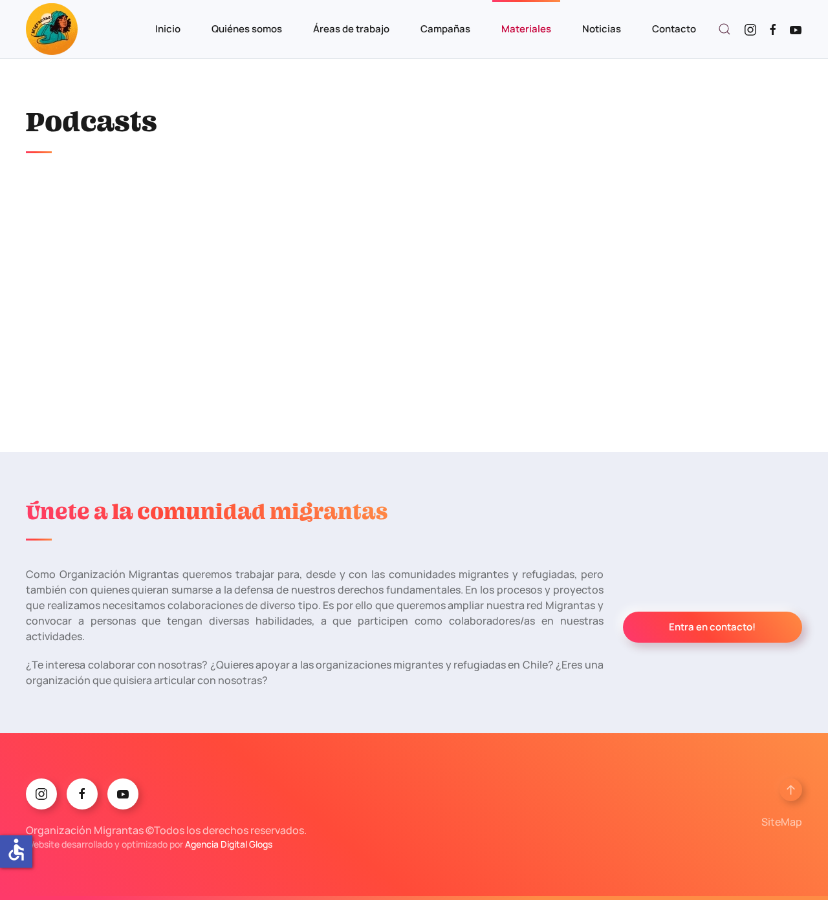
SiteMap (781, 822)
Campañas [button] (445, 29)
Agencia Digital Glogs (228, 844)
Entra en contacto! (712, 627)
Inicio (167, 29)
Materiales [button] (526, 29)
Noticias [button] (601, 29)
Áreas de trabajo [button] (351, 29)
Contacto (674, 29)
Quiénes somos (247, 29)
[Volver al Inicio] (52, 29)
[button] (724, 29)
